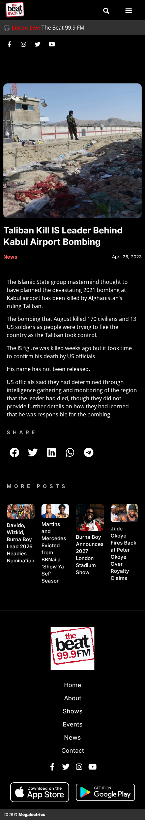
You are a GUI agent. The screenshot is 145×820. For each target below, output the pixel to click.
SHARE (22, 432)
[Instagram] (23, 44)
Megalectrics (32, 814)
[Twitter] (37, 44)
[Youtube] (51, 44)
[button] (106, 10)
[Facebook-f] (9, 44)
